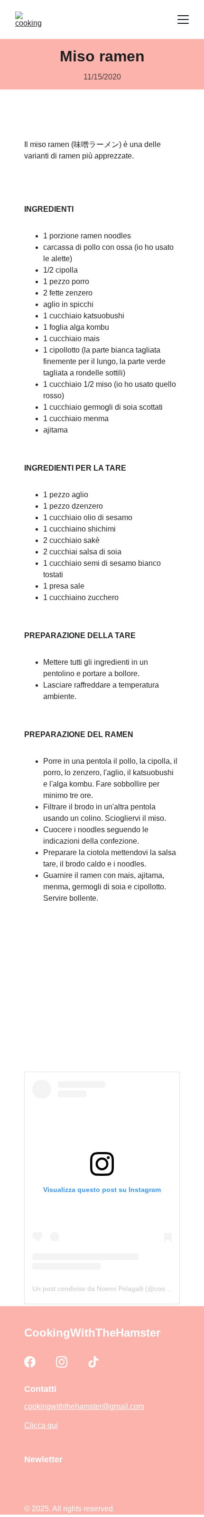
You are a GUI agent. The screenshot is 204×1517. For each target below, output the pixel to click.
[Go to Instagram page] (61, 1362)
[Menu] (183, 19)
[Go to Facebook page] (30, 1362)
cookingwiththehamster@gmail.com (84, 1406)
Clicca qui (41, 1425)
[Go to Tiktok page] (93, 1362)
